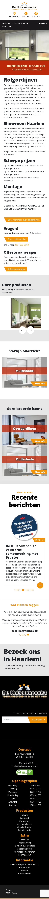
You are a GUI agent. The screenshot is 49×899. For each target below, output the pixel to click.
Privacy (9, 890)
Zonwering (24, 821)
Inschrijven (37, 719)
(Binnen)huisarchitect (24, 845)
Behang (24, 815)
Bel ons (25, 16)
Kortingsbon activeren (24, 851)
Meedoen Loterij (24, 848)
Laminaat (24, 818)
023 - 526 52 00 (22, 244)
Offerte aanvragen (17, 269)
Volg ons (36, 16)
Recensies (24, 839)
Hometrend (24, 867)
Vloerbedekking (24, 827)
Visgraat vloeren (24, 824)
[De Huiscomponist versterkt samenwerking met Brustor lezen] (24, 527)
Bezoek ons (14, 16)
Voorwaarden (24, 854)
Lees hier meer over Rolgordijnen (24, 219)
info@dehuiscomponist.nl (25, 766)
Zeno (14, 893)
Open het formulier (17, 239)
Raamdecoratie (24, 830)
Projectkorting (24, 842)
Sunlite (24, 870)
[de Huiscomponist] (24, 6)
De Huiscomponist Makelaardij (24, 864)
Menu (43, 23)
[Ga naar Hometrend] (26, 67)
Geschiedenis (24, 873)
